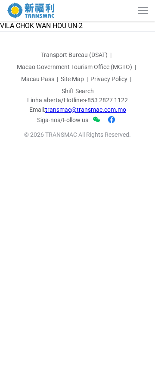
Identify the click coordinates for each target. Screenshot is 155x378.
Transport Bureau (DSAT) (74, 54)
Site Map (72, 79)
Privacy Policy (108, 79)
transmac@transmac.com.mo (85, 109)
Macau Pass (37, 79)
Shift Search (78, 91)
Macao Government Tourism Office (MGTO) (74, 66)
